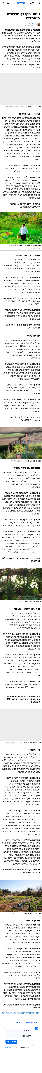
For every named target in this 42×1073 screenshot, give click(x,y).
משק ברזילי (30, 1013)
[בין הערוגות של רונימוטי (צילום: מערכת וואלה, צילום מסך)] (21, 727)
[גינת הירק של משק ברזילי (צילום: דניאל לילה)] (21, 898)
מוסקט (16, 1013)
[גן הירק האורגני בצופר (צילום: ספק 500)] (21, 586)
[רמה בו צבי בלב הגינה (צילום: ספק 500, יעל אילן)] (21, 445)
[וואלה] (21, 3)
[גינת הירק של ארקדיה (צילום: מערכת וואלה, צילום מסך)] (21, 91)
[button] (32, 3)
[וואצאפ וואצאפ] (8, 3)
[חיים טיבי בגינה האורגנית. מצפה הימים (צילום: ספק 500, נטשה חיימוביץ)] (21, 231)
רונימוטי (22, 1013)
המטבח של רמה (8, 1013)
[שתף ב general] (4, 3)
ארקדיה (37, 1013)
